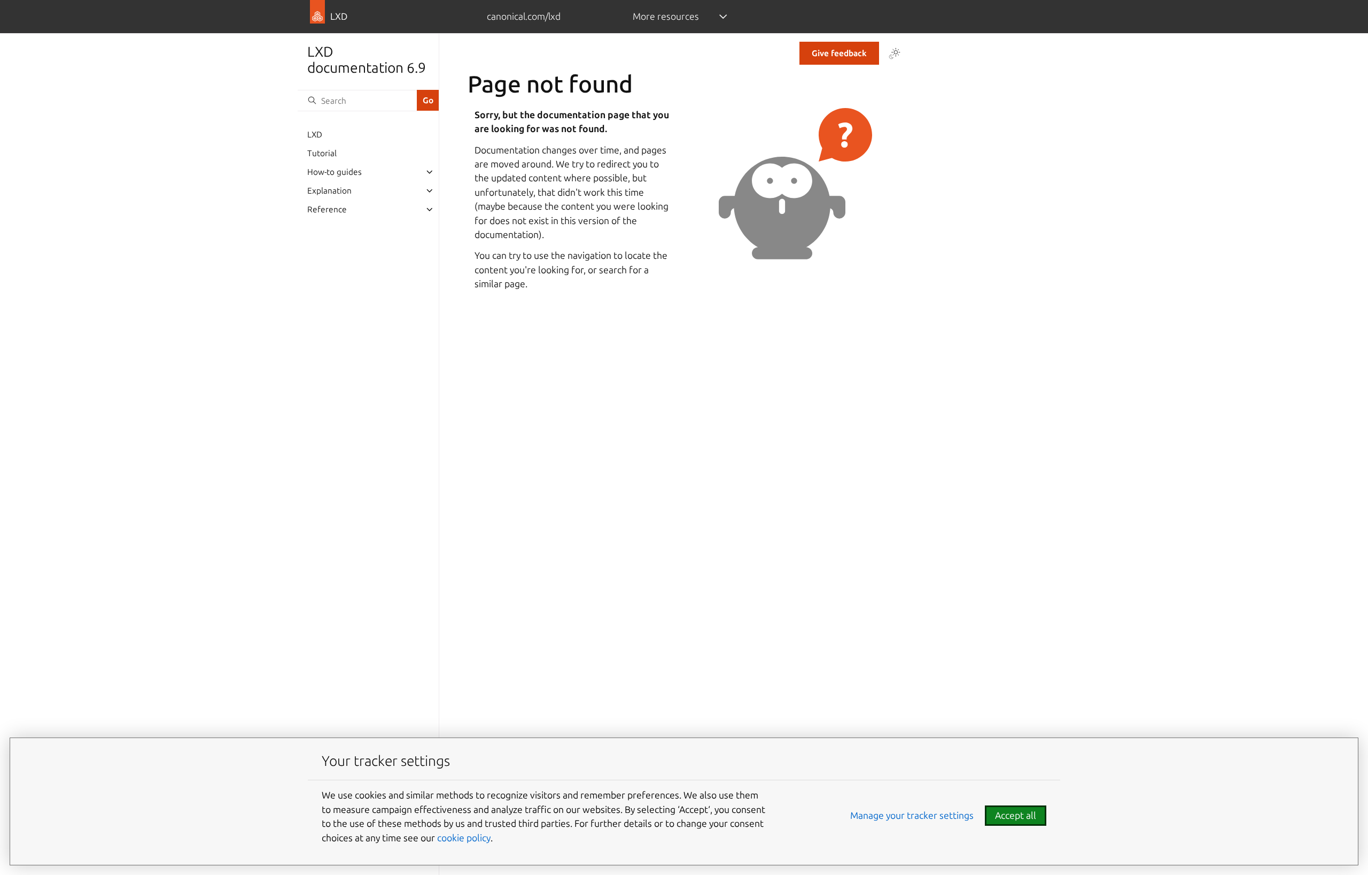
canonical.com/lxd (524, 16)
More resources (666, 16)
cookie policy (464, 838)
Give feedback (839, 53)
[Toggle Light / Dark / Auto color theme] (894, 53)
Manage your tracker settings (912, 815)
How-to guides (334, 171)
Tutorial (322, 153)
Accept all (1015, 815)
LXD (314, 134)
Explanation (329, 190)
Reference (327, 209)
